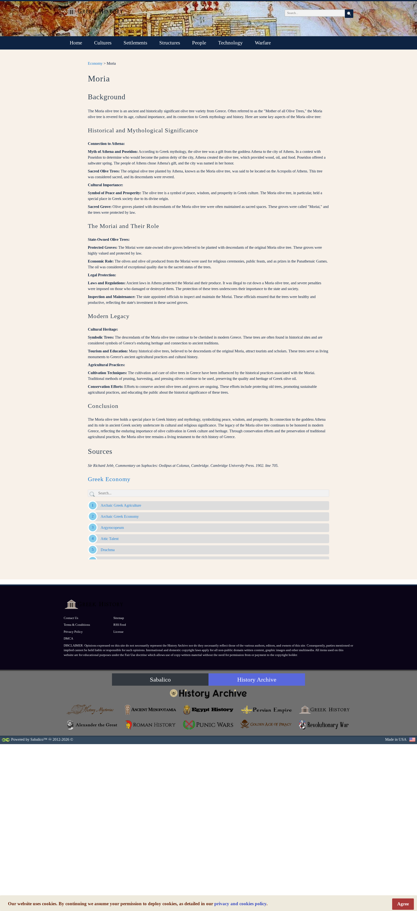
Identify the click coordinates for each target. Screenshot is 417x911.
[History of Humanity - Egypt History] (208, 710)
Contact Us (71, 618)
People (199, 43)
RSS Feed (119, 624)
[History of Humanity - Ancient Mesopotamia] (151, 710)
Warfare (263, 43)
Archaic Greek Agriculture (121, 505)
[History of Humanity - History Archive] (208, 693)
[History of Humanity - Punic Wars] (208, 725)
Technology (230, 43)
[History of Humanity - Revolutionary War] (324, 725)
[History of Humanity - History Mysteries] (93, 710)
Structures (169, 43)
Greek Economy (109, 479)
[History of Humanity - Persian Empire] (266, 710)
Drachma (108, 550)
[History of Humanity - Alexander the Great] (93, 725)
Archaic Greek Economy (120, 516)
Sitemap (118, 618)
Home (76, 43)
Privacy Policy (73, 631)
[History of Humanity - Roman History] (151, 725)
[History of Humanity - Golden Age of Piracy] (266, 724)
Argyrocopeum (112, 528)
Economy (95, 63)
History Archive (256, 679)
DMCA (68, 638)
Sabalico (160, 679)
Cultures (102, 43)
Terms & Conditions (77, 624)
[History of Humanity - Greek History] (324, 710)
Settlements (135, 43)
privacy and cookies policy (240, 903)
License (118, 631)
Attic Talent (109, 539)
